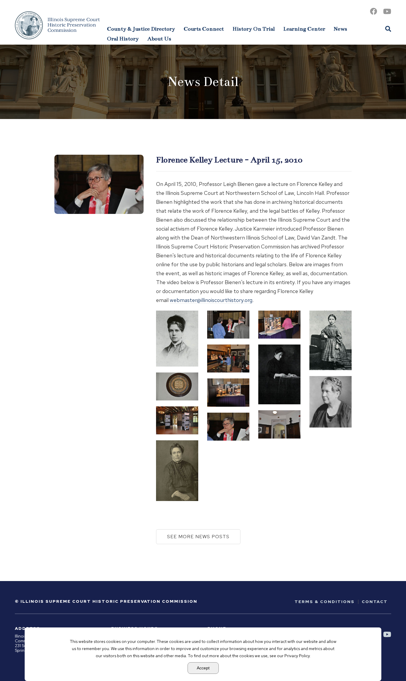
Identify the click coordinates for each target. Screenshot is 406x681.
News (340, 29)
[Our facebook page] (373, 11)
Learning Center (304, 29)
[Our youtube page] (387, 11)
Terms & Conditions (325, 601)
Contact (375, 601)
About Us (159, 38)
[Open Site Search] (388, 29)
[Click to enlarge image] (177, 339)
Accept (203, 668)
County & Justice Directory (141, 29)
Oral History (123, 38)
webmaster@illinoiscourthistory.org (211, 300)
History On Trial (253, 29)
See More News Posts (198, 536)
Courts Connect (204, 29)
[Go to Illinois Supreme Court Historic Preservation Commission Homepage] (57, 25)
